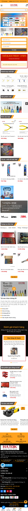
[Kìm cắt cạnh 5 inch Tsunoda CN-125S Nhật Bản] (8, 127)
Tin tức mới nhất (7, 403)
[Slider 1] (14, 20)
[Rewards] (3, 507)
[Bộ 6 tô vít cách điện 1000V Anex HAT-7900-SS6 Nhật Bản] (8, 260)
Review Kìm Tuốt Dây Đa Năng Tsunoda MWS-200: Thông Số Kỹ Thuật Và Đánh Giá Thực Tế (9, 420)
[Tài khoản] (4, 1)
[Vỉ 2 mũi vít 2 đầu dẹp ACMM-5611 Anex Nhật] (8, 170)
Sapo (17, 505)
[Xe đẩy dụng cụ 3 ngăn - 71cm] (5, 375)
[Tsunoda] (4, 216)
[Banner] (7, 32)
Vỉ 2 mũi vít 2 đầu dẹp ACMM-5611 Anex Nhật (8, 179)
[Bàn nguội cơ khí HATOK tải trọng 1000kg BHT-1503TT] (5, 395)
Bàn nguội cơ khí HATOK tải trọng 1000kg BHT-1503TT (15, 392)
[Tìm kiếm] (26, 10)
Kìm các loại (5, 117)
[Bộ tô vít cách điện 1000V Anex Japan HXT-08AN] (8, 238)
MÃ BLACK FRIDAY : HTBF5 (14, 56)
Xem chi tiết (5, 210)
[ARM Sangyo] (23, 216)
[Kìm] (8, 79)
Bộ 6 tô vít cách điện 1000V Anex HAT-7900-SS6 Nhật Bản (8, 269)
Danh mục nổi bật (7, 71)
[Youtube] (8, 491)
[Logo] (14, 5)
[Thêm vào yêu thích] (15, 120)
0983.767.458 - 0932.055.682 (13, 486)
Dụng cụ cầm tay (7, 224)
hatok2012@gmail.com (9, 488)
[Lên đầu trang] (26, 498)
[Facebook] (2, 491)
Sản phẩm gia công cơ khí (10, 367)
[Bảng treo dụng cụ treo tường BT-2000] (5, 385)
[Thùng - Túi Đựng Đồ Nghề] (8, 88)
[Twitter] (5, 491)
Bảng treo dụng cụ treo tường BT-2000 (16, 382)
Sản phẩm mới (6, 97)
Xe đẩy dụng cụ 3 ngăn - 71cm (16, 372)
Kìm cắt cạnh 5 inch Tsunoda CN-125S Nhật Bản (8, 136)
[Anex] (14, 216)
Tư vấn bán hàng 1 (7, 460)
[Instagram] (11, 491)
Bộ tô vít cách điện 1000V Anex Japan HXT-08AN (8, 247)
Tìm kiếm (14, 50)
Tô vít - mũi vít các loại (9, 159)
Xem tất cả (14, 277)
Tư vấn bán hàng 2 (21, 460)
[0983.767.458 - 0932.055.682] (18, 1)
